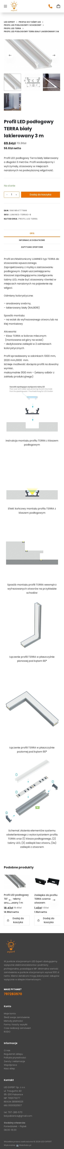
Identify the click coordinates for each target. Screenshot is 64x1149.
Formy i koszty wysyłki (15, 1024)
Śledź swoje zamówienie (17, 1017)
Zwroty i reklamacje (14, 1061)
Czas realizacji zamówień (17, 1028)
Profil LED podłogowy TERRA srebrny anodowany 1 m (16, 898)
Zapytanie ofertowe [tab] (32, 247)
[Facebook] (50, 6)
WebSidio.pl (25, 1145)
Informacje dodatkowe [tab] (32, 240)
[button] (17, 920)
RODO (7, 1031)
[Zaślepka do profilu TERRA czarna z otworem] (47, 882)
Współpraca (10, 1065)
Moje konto (10, 1013)
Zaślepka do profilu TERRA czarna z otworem (45, 898)
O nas (7, 1050)
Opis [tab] (32, 233)
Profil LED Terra (27, 218)
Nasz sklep (9, 1068)
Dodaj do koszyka (40, 194)
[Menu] (5, 6)
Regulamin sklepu (13, 1054)
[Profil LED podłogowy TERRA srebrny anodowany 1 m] (17, 882)
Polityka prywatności (15, 1057)
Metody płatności (13, 1020)
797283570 (13, 994)
